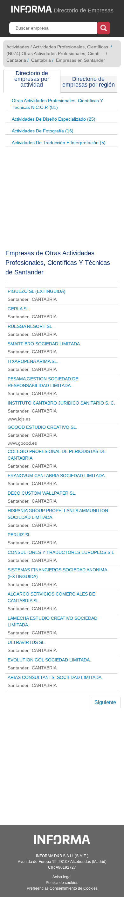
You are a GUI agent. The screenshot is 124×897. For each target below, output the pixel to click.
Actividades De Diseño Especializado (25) (53, 119)
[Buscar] (103, 27)
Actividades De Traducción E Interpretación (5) (59, 142)
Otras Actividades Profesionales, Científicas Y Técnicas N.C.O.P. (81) (57, 104)
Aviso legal (62, 877)
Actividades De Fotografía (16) (42, 130)
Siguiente (105, 702)
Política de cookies (62, 882)
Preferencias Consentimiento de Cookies (62, 888)
